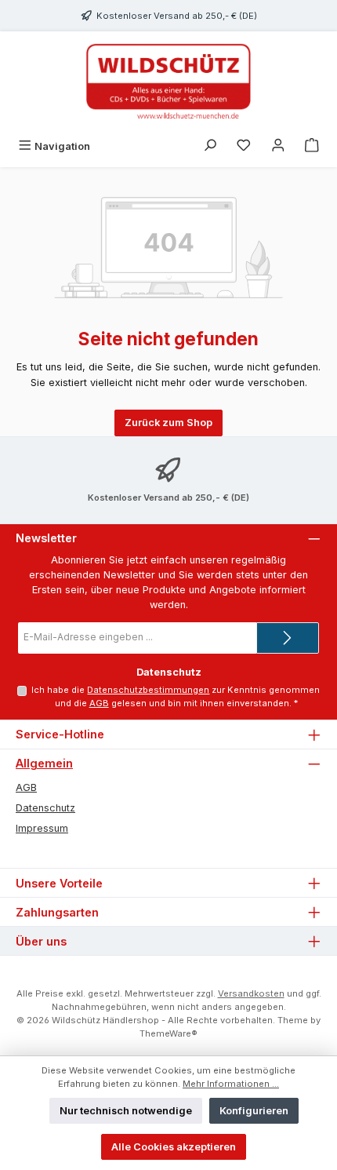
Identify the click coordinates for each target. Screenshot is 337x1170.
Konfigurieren (253, 1111)
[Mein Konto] (278, 146)
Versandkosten (251, 993)
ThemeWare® (168, 1033)
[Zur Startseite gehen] (168, 82)
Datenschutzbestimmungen (148, 689)
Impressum (42, 828)
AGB (99, 703)
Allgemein (44, 763)
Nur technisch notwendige (126, 1111)
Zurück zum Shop (168, 422)
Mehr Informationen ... (231, 1083)
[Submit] (287, 638)
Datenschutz (45, 808)
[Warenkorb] (312, 146)
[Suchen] (210, 146)
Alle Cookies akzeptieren (173, 1147)
